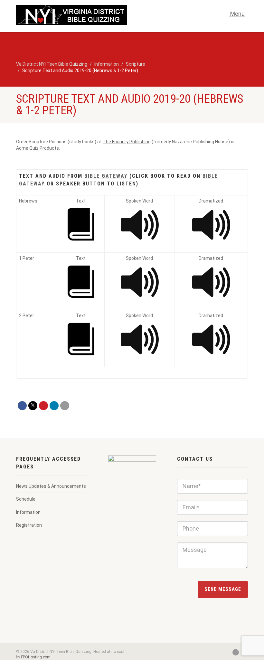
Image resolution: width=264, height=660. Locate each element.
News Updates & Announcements (51, 486)
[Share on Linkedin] (54, 405)
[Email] (64, 405)
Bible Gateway (105, 176)
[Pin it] (43, 405)
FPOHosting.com (36, 657)
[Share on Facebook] (22, 405)
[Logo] (71, 15)
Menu (237, 13)
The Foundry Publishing (127, 141)
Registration (29, 525)
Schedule (25, 499)
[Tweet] (32, 405)
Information (28, 512)
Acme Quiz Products (37, 148)
